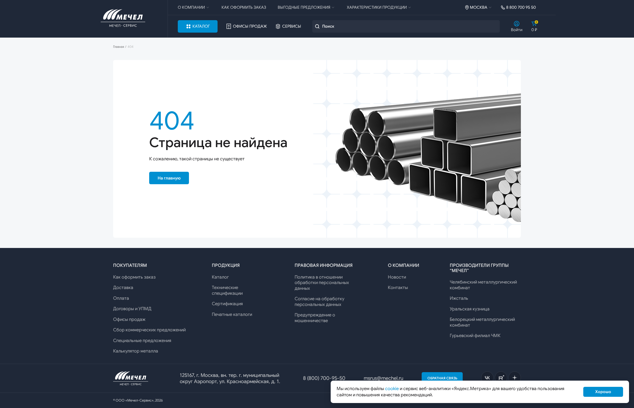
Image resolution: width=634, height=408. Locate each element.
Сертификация (227, 303)
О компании (191, 7)
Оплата (121, 298)
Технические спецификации (227, 290)
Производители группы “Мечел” (479, 268)
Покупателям (130, 265)
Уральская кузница (470, 309)
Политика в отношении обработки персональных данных (322, 282)
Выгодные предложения (304, 7)
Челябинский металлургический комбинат (483, 285)
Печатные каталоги (232, 314)
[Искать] (317, 26)
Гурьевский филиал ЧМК (475, 335)
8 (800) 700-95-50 (324, 378)
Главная (118, 47)
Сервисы (291, 26)
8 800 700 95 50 (521, 7)
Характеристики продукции (377, 7)
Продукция (226, 265)
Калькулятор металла (135, 351)
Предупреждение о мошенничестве (315, 317)
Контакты (398, 287)
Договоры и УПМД (132, 308)
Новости (397, 277)
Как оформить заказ (244, 7)
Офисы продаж (250, 26)
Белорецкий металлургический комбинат (482, 322)
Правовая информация (324, 265)
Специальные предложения (142, 340)
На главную (169, 178)
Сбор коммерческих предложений (149, 330)
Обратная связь (442, 378)
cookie (392, 388)
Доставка (123, 287)
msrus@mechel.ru (383, 378)
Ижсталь (459, 298)
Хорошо (603, 391)
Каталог (201, 26)
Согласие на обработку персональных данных (319, 301)
